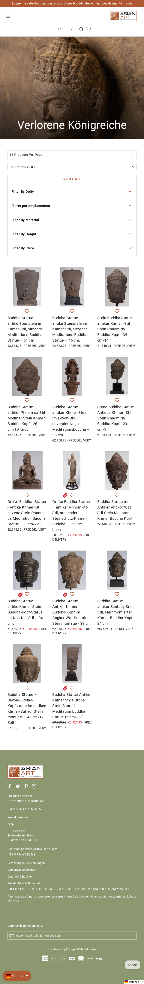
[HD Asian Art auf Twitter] (18, 786)
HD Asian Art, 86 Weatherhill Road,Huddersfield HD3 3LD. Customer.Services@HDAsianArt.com (32, 840)
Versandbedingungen (21, 869)
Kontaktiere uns (18, 817)
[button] (27, 311)
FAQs (11, 824)
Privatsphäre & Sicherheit (24, 883)
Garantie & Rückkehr (21, 876)
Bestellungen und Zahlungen (26, 863)
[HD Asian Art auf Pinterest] (26, 786)
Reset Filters (72, 179)
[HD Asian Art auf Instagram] (34, 786)
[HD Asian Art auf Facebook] (10, 786)
